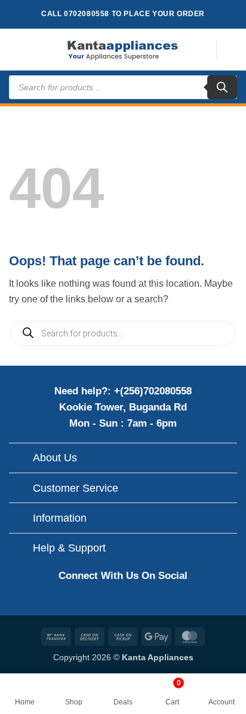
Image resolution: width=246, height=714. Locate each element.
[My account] (231, 49)
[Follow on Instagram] (109, 601)
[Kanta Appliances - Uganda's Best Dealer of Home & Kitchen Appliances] (123, 49)
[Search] (222, 87)
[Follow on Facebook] (83, 601)
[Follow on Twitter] (135, 601)
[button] (16, 49)
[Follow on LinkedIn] (162, 601)
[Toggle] (20, 459)
